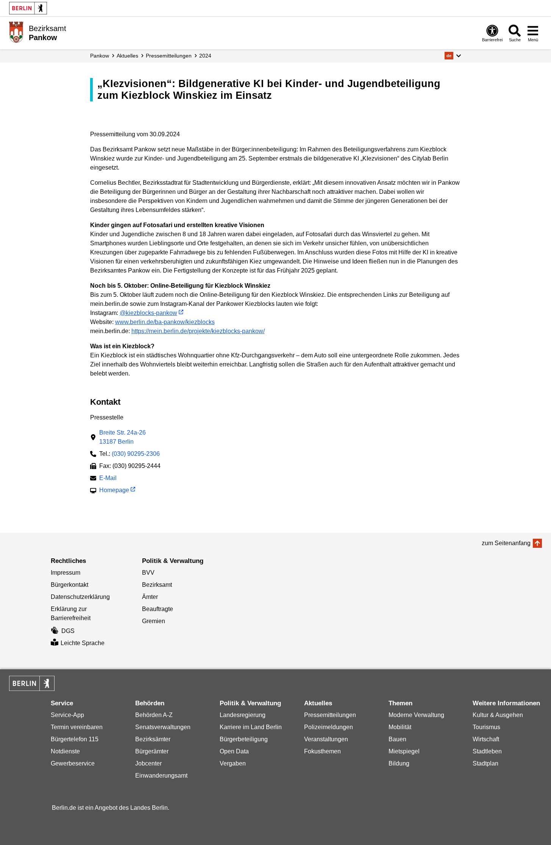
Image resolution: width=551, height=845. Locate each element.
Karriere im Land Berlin (251, 727)
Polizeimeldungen (328, 727)
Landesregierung (242, 715)
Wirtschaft (486, 739)
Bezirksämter (152, 739)
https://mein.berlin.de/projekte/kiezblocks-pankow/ (198, 331)
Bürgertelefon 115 (74, 739)
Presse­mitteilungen (169, 56)
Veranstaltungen (326, 739)
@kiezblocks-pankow (148, 313)
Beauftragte (157, 609)
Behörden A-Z (154, 715)
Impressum (65, 572)
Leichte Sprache (83, 643)
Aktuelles (127, 56)
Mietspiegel (404, 751)
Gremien (153, 621)
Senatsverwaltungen (162, 727)
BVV (148, 572)
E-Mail (108, 479)
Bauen (397, 739)
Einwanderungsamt (161, 775)
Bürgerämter (152, 751)
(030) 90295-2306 (136, 454)
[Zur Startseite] (16, 32)
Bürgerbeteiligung (244, 739)
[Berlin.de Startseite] (28, 8)
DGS (68, 631)
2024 (205, 56)
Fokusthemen (322, 751)
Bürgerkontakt (69, 585)
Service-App (67, 715)
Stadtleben (487, 751)
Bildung (399, 763)
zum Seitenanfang (506, 543)
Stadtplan (485, 763)
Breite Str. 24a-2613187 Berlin (122, 437)
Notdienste (65, 751)
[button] (453, 55)
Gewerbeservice (73, 763)
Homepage (114, 491)
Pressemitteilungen (330, 715)
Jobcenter (148, 763)
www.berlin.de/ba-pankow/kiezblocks (165, 322)
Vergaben (233, 763)
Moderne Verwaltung (416, 715)
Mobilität (400, 727)
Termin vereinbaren (77, 727)
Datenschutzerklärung (80, 597)
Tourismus (486, 727)
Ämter (150, 597)
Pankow (99, 56)
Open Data (234, 751)
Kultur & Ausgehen (498, 715)
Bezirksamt (157, 585)
